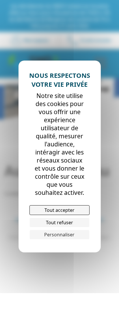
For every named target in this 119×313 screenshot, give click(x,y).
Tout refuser (59, 222)
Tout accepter (59, 210)
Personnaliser (59, 234)
